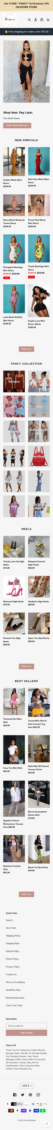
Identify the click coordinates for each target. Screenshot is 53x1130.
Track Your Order (14, 1005)
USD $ (25, 1086)
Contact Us (11, 974)
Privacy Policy (13, 966)
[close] (49, 31)
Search (9, 920)
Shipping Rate (12, 943)
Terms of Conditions (15, 982)
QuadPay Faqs (13, 990)
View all (26, 349)
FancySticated (30, 1120)
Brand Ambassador (15, 997)
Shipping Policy (13, 935)
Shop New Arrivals (17, 125)
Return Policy (12, 959)
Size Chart (11, 928)
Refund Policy (12, 951)
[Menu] (48, 19)
